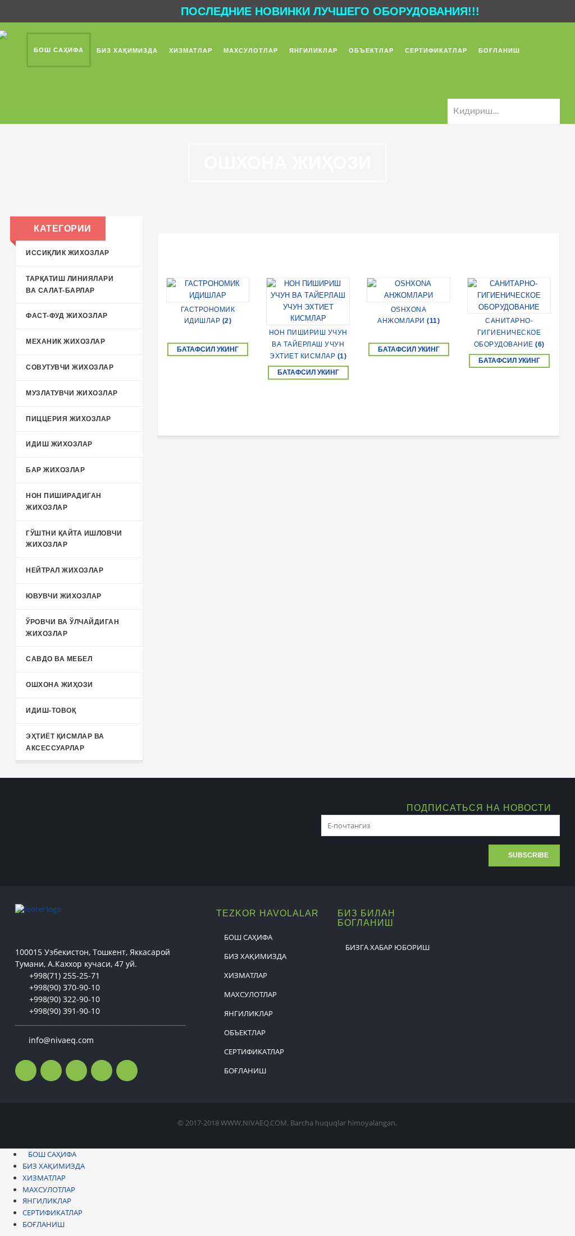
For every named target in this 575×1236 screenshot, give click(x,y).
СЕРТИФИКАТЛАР (254, 1051)
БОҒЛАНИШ (245, 1071)
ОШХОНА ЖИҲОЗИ (59, 685)
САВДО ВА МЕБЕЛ (59, 659)
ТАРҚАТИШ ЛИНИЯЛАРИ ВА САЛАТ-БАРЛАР (69, 284)
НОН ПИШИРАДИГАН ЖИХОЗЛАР (64, 501)
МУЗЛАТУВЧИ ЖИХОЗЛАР (72, 393)
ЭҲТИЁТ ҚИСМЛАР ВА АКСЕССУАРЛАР (65, 742)
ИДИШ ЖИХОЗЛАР (59, 444)
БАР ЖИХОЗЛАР (55, 470)
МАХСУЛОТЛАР (250, 994)
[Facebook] (25, 1070)
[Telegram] (101, 1070)
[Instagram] (76, 1070)
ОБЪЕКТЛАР (245, 1032)
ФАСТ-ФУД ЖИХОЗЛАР (67, 316)
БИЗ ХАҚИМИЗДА (255, 956)
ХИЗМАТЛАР (245, 975)
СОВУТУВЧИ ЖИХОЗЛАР (69, 367)
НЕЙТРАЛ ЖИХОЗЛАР (64, 570)
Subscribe (528, 855)
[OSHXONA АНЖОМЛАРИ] (408, 290)
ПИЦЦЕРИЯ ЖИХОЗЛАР (68, 419)
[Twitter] (51, 1070)
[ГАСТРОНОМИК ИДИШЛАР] (208, 290)
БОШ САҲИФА (248, 937)
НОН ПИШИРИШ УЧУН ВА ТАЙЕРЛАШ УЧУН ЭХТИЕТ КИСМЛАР (308, 344)
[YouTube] (127, 1070)
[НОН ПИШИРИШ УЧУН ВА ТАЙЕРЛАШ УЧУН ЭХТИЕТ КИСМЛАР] (308, 301)
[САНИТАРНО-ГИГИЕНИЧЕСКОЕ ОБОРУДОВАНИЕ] (509, 295)
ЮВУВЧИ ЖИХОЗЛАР (64, 596)
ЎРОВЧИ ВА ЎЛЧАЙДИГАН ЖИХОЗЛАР (72, 628)
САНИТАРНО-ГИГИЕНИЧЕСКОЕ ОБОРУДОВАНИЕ (509, 332)
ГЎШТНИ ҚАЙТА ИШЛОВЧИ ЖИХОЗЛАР (74, 539)
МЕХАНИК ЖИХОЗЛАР (65, 341)
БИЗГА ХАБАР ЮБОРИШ (387, 947)
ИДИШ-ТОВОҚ (51, 710)
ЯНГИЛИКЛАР (248, 1013)
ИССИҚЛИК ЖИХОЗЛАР (67, 253)
